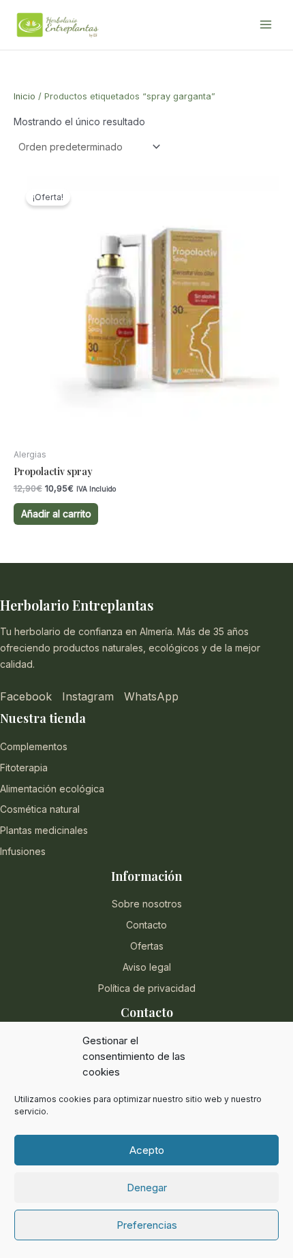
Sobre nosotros (147, 903)
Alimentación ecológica (52, 788)
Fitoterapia (24, 767)
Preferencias (147, 1225)
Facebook (26, 696)
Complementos (33, 746)
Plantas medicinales (44, 830)
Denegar (147, 1187)
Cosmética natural (40, 809)
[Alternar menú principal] (265, 25)
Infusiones (23, 851)
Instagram (88, 696)
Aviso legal (147, 967)
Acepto (146, 1150)
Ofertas (147, 946)
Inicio (24, 96)
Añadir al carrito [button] (56, 513)
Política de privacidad (147, 988)
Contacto (146, 925)
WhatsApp (151, 696)
